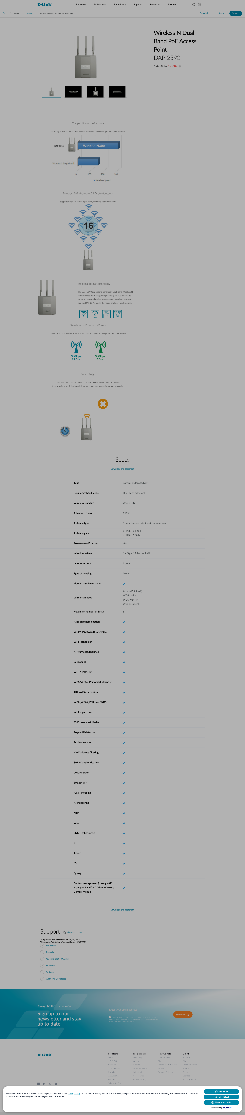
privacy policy (74, 1093)
